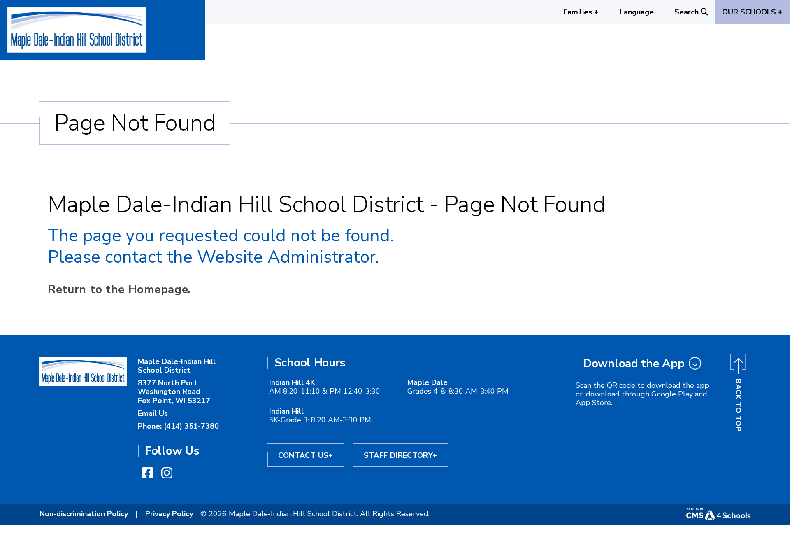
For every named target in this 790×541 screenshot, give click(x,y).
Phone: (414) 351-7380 (178, 426)
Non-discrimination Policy (84, 514)
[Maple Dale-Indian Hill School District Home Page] (83, 371)
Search (686, 12)
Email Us (153, 413)
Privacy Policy (169, 514)
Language (637, 12)
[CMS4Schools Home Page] (718, 514)
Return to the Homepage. (119, 289)
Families (581, 12)
